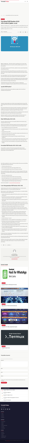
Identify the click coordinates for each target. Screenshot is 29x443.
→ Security (2, 416)
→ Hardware (2, 417)
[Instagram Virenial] (5, 409)
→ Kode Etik (2, 426)
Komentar (2, 360)
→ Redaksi (2, 424)
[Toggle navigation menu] (27, 1)
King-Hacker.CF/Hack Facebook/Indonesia (9, 305)
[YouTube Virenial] (7, 409)
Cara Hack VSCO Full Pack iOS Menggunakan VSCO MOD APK (11, 397)
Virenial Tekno (14, 255)
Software (2, 19)
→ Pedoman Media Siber (4, 425)
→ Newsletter (2, 433)
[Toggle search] (25, 1)
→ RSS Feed (2, 432)
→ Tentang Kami (3, 421)
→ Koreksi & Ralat (3, 437)
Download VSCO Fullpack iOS (7, 392)
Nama (2, 368)
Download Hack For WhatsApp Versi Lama (9, 284)
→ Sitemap (2, 434)
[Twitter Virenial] (3, 409)
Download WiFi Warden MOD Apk (14, 182)
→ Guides (2, 413)
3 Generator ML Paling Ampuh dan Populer (9, 326)
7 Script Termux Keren (6, 347)
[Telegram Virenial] (9, 409)
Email (2, 372)
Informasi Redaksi (17, 257)
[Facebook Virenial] (1, 409)
